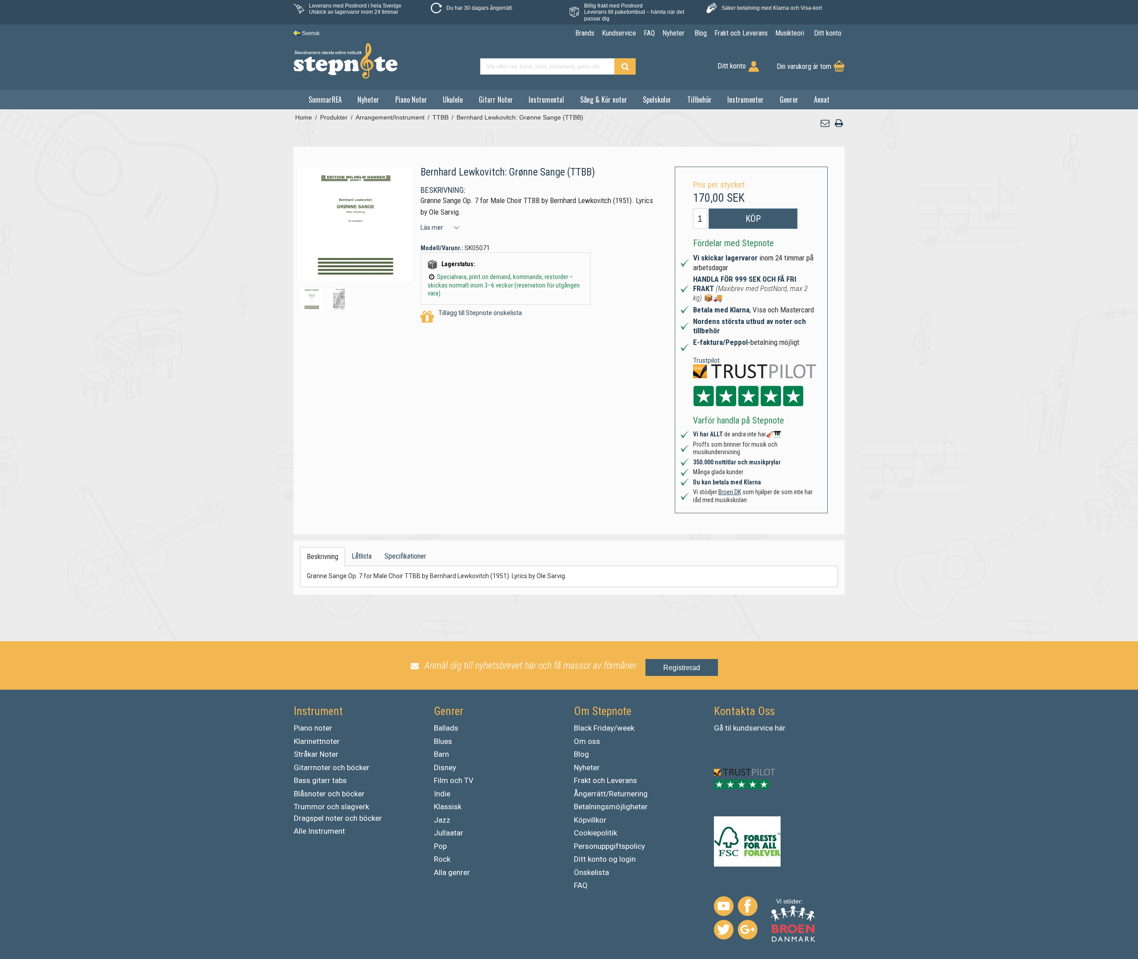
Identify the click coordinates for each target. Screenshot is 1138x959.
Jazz (442, 819)
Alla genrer (452, 872)
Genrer (789, 99)
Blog (581, 754)
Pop (440, 846)
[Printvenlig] (839, 123)
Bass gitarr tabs (320, 780)
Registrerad (681, 667)
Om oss (587, 741)
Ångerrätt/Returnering (611, 793)
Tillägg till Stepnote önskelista (480, 312)
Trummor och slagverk (331, 806)
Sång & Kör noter (603, 99)
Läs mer (432, 227)
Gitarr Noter (496, 99)
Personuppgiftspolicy (609, 846)
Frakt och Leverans (605, 780)
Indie (442, 793)
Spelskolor (657, 99)
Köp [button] (753, 218)
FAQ (581, 885)
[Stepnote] (345, 61)
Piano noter (313, 727)
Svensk (310, 33)
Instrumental (546, 99)
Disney (445, 767)
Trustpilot (706, 360)
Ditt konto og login (605, 859)
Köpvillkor (590, 819)
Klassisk (447, 806)
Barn (441, 754)
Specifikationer (405, 556)
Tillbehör (699, 99)
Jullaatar (448, 832)
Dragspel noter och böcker (338, 818)
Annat (821, 99)
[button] (825, 123)
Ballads (446, 727)
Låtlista (362, 556)
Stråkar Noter (316, 754)
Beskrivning (322, 556)
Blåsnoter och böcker (329, 793)
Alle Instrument (319, 831)
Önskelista (591, 872)
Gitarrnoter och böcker (331, 767)
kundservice (753, 727)
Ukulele (453, 99)
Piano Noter (411, 99)
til (728, 727)
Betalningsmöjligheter (611, 806)
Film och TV (453, 780)
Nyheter (368, 99)
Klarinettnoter (317, 741)
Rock (442, 859)
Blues (443, 741)
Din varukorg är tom (804, 66)
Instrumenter (745, 99)
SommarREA (325, 99)
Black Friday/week (604, 727)
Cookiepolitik (595, 832)
